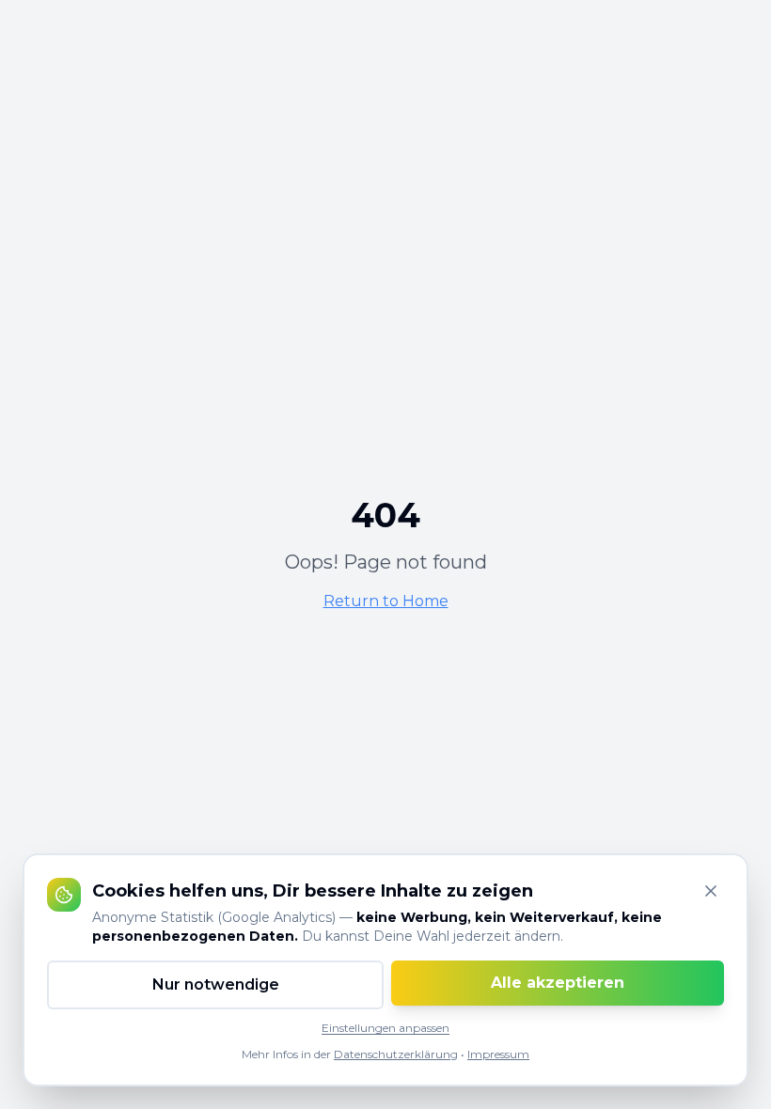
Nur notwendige (215, 984)
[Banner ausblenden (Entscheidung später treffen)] (711, 891)
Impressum (498, 1054)
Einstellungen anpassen (385, 1028)
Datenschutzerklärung (396, 1054)
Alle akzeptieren (557, 983)
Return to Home (385, 601)
